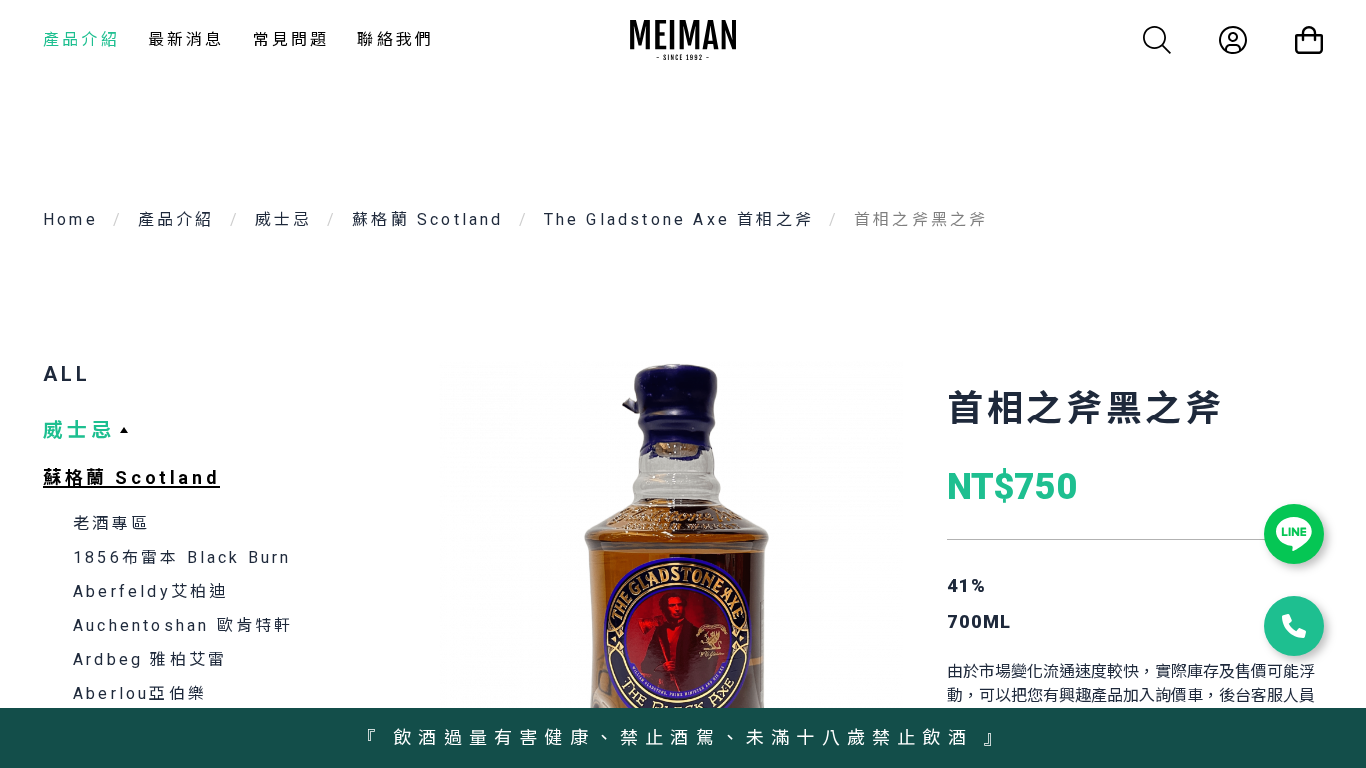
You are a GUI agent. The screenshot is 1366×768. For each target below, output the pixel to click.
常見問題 (291, 39)
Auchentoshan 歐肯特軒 (183, 625)
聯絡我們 (395, 39)
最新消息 (186, 39)
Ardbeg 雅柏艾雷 (150, 659)
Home (70, 219)
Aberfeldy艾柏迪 (150, 591)
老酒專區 (111, 523)
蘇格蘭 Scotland (427, 219)
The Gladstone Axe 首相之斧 (679, 219)
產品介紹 (81, 39)
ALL (67, 374)
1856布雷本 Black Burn (182, 557)
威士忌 (284, 219)
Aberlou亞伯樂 (140, 693)
